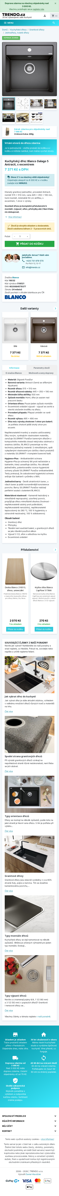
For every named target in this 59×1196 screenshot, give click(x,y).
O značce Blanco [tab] (14, 373)
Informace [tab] (14, 368)
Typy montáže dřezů (16, 935)
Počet (7, 236)
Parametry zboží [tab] (42, 368)
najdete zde (38, 9)
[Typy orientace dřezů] (29, 794)
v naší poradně (43, 1016)
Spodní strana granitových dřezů (23, 756)
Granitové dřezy (14, 876)
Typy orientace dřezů (17, 816)
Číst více (9, 711)
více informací (47, 1139)
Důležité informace (13, 1121)
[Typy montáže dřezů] (29, 913)
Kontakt (7, 1131)
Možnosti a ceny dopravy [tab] (41, 373)
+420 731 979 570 (35, 261)
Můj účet (7, 1126)
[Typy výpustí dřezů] (29, 973)
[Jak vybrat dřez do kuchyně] (29, 674)
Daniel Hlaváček (33, 1174)
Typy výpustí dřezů (15, 995)
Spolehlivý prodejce (14, 1116)
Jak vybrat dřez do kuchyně (20, 696)
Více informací (14, 217)
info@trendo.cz (33, 267)
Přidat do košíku (29, 244)
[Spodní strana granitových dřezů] (29, 734)
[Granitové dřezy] (29, 854)
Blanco (15, 277)
